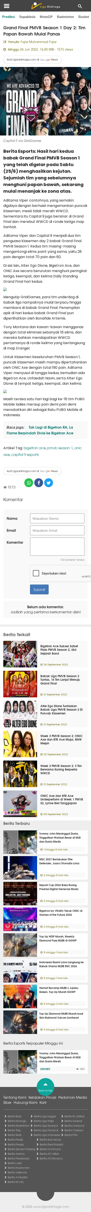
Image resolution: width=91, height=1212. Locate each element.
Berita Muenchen (19, 1168)
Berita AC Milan (49, 1154)
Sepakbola (27, 17)
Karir (43, 1102)
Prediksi (8, 17)
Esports (45, 1069)
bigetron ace (35, 447)
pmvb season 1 (60, 447)
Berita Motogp (17, 1121)
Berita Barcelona (50, 1139)
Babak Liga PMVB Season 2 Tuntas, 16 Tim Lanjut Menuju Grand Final (60, 680)
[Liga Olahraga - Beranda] (45, 5)
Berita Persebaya (18, 1158)
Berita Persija (16, 1144)
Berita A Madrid (17, 1177)
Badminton (65, 17)
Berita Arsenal (73, 1121)
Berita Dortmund (50, 1149)
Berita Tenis (14, 1135)
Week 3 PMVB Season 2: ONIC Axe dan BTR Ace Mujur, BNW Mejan (61, 739)
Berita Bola (14, 1116)
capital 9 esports (25, 454)
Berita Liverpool (74, 1126)
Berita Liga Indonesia (47, 1135)
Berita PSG (71, 1135)
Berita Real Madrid (51, 1144)
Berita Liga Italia (44, 1121)
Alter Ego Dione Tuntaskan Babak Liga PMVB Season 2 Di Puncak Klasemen (61, 710)
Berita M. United (74, 1116)
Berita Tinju (14, 1130)
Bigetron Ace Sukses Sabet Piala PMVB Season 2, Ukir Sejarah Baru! (59, 650)
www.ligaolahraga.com (51, 1206)
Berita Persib (15, 1139)
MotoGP (46, 17)
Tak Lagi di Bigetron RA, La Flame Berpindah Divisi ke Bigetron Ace (40, 429)
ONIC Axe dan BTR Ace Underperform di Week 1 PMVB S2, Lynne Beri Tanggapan (61, 799)
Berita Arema (16, 1154)
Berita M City (16, 1182)
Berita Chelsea (73, 1130)
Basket (83, 17)
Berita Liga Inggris (45, 1116)
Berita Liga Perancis (46, 1130)
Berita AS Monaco (51, 1158)
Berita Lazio (15, 1163)
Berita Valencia (17, 1172)
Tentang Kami (14, 1097)
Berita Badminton (18, 1126)
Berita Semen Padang (21, 1149)
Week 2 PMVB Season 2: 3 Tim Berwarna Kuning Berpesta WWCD (61, 769)
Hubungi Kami (25, 1102)
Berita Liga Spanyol (46, 1126)
